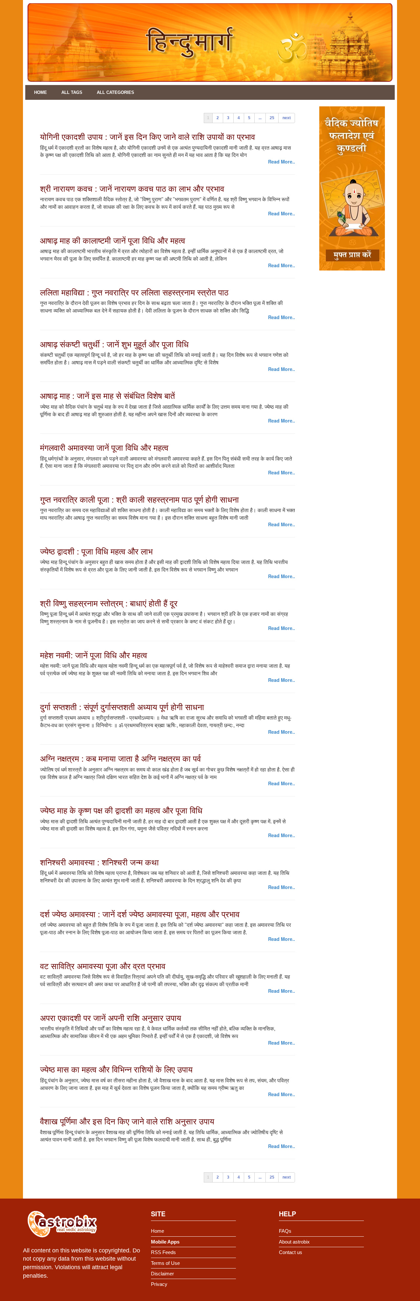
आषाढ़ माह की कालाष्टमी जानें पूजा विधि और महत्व (112, 240)
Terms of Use (165, 1263)
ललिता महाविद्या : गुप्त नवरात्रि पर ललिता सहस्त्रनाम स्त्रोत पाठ (134, 292)
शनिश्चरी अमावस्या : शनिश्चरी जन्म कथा (99, 862)
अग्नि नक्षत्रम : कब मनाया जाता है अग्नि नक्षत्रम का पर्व (120, 758)
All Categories (115, 92)
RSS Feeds (163, 1252)
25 (272, 118)
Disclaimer (162, 1273)
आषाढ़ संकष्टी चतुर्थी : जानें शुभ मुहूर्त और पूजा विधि (114, 344)
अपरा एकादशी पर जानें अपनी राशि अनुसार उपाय (110, 1017)
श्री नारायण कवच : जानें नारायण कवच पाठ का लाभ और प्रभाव (132, 188)
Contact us (290, 1252)
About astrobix (294, 1242)
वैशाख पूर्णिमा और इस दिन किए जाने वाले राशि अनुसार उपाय (127, 1121)
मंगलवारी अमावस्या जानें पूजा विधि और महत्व (104, 447)
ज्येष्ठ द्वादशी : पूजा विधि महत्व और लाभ (96, 551)
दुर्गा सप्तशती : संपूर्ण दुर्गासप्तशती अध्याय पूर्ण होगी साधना (122, 706)
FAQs (285, 1231)
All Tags (71, 92)
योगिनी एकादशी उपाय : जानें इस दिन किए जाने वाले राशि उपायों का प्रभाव (147, 136)
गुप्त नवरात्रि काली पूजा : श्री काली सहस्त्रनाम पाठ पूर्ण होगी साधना (139, 499)
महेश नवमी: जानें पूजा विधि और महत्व (93, 655)
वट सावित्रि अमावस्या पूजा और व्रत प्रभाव (102, 965)
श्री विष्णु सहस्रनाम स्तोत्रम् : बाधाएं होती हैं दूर (109, 603)
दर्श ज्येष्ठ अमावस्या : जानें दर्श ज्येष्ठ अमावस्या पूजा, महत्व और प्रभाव (140, 914)
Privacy (159, 1284)
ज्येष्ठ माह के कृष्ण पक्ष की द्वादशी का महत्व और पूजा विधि (121, 810)
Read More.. (281, 161)
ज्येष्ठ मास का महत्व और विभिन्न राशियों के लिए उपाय (116, 1069)
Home (40, 92)
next (287, 118)
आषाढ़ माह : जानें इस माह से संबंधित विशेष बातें (107, 395)
